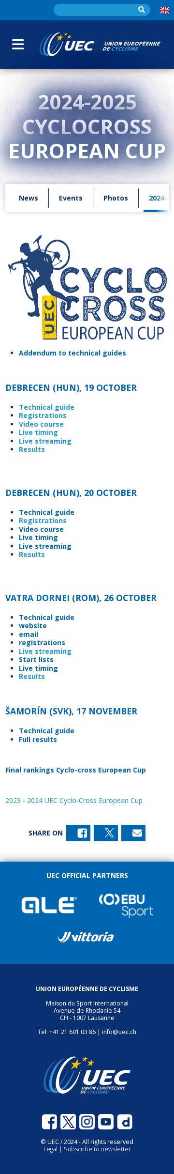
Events (71, 197)
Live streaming (45, 651)
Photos (115, 197)
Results (32, 449)
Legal (51, 1149)
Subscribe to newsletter (97, 1149)
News (28, 197)
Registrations (43, 415)
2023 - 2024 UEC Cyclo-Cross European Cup (74, 800)
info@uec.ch (119, 1032)
